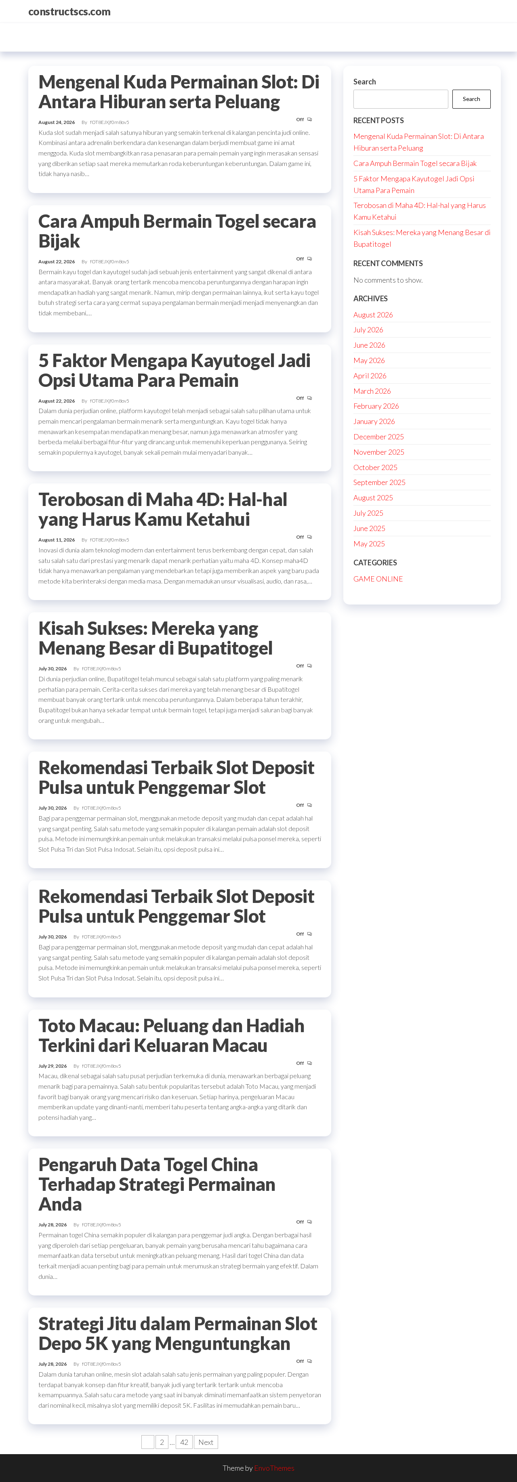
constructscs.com (69, 11)
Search (364, 81)
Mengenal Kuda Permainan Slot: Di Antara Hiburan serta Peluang (178, 91)
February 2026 (376, 405)
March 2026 (372, 390)
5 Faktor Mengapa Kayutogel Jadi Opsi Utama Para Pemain (174, 370)
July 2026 (368, 329)
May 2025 (369, 543)
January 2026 (374, 421)
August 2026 (373, 314)
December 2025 (378, 436)
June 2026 (369, 344)
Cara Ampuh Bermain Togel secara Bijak (177, 231)
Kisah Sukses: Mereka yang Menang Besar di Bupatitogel (155, 638)
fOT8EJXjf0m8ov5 (109, 122)
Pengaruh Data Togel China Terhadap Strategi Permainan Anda (156, 1184)
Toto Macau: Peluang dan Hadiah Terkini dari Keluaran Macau (171, 1035)
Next (206, 1442)
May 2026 (369, 360)
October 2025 (375, 467)
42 (184, 1442)
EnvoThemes (274, 1467)
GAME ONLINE (378, 578)
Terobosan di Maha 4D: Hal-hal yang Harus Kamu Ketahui (163, 509)
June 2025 (369, 528)
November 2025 (378, 451)
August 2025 (373, 497)
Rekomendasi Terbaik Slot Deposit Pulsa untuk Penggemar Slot (176, 777)
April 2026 (370, 375)
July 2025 (368, 512)
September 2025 (379, 482)
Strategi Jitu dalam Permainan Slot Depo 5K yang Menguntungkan (177, 1333)
